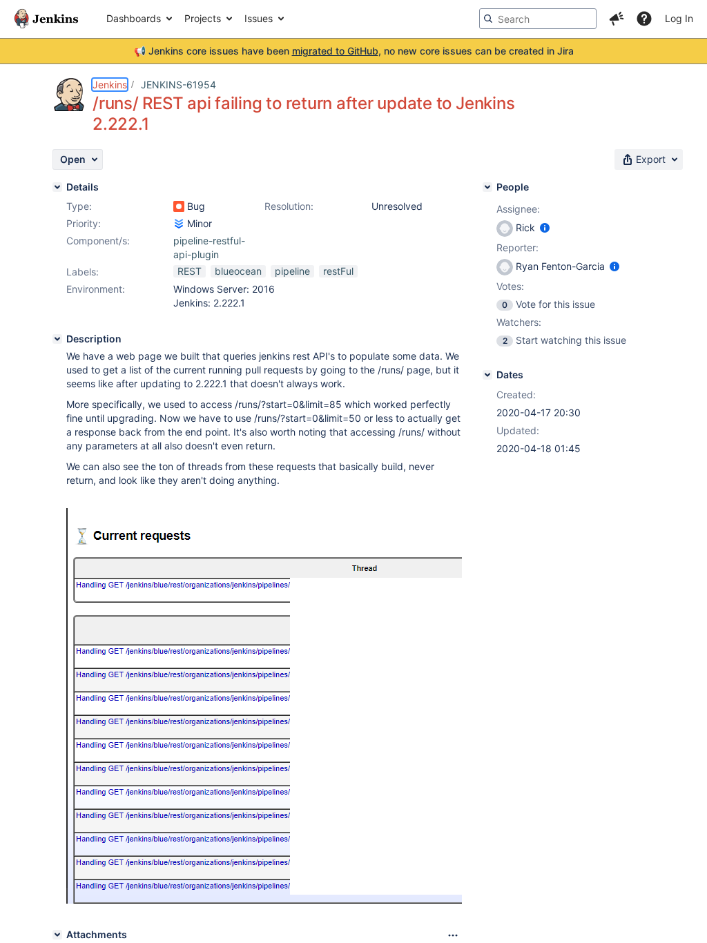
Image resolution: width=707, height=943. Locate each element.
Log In (679, 18)
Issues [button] (258, 18)
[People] (487, 187)
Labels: (82, 272)
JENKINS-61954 (178, 84)
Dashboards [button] (133, 18)
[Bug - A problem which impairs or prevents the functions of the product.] (178, 206)
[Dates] (487, 375)
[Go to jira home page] (46, 18)
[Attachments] (57, 935)
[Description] (57, 339)
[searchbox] (538, 18)
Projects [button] (202, 18)
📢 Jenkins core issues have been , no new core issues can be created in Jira (354, 51)
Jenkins (110, 84)
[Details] (57, 187)
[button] (617, 19)
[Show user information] (544, 227)
